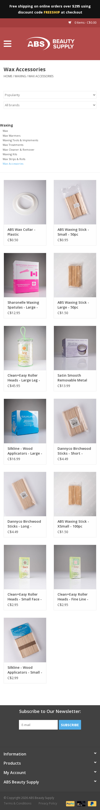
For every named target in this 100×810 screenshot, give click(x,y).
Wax (5, 131)
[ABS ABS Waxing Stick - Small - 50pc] (75, 202)
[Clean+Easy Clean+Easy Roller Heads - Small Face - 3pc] (25, 567)
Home (8, 76)
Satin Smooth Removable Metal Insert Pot (72, 378)
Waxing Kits (10, 154)
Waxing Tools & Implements (20, 140)
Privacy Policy (48, 803)
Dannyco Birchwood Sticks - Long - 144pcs (24, 524)
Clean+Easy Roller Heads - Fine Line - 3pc (73, 597)
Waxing (20, 76)
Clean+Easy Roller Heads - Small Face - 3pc (25, 597)
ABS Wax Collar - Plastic (21, 232)
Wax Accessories (40, 76)
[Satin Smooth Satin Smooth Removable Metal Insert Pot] (75, 348)
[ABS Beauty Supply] (58, 43)
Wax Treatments (13, 145)
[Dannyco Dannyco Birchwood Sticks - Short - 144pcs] (75, 421)
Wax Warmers (11, 135)
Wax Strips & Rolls (14, 159)
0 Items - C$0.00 (85, 23)
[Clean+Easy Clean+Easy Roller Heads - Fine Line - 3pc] (75, 567)
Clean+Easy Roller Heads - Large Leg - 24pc (24, 378)
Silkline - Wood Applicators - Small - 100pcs (25, 670)
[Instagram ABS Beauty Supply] (63, 739)
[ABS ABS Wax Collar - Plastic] (25, 202)
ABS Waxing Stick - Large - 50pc (73, 305)
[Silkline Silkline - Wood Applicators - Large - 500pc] (25, 421)
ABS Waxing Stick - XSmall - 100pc (73, 523)
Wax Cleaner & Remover (18, 149)
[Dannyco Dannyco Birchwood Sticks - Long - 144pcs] (25, 494)
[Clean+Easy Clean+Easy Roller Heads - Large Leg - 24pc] (25, 348)
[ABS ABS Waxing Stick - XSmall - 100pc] (75, 494)
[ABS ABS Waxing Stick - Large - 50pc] (75, 275)
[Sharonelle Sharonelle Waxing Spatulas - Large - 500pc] (25, 275)
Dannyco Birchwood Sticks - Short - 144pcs (74, 451)
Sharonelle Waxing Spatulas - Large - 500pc (23, 305)
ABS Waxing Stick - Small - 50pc (73, 232)
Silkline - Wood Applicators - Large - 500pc (25, 451)
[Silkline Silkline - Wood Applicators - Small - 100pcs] (25, 640)
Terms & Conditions (17, 803)
